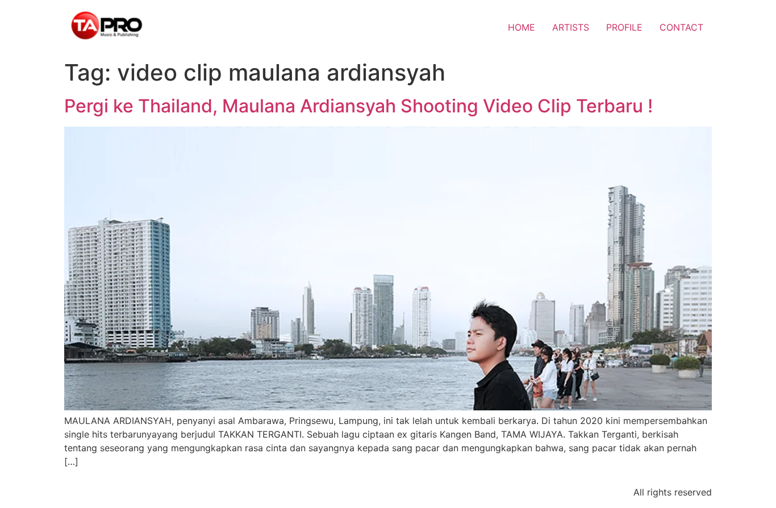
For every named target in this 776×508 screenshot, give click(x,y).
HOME (521, 27)
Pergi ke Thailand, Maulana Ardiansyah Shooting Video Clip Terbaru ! (358, 106)
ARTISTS (570, 27)
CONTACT (681, 27)
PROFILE (624, 27)
